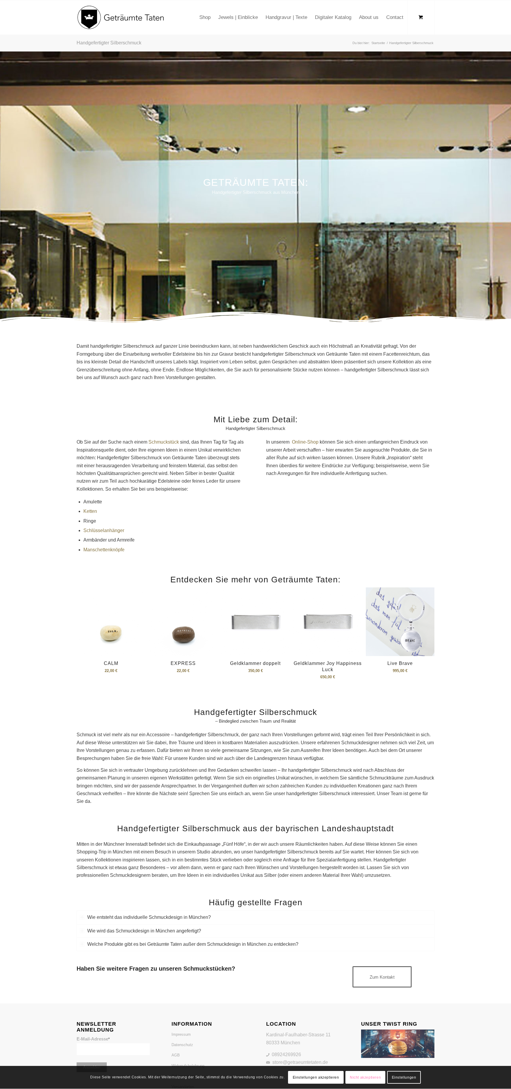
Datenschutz (182, 1045)
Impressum (181, 1034)
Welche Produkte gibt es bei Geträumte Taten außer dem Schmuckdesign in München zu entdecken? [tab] (192, 944)
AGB (176, 1055)
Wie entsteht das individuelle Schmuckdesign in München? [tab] (149, 917)
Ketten (90, 511)
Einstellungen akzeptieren (316, 1077)
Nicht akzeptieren (365, 1077)
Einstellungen (404, 1077)
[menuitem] (204, 17)
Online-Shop (304, 441)
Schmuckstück (163, 441)
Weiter (425, 624)
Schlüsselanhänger (103, 530)
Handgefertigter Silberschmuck (109, 42)
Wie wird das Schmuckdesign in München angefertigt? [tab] (144, 930)
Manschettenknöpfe (103, 549)
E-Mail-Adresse (93, 1039)
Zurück (85, 624)
